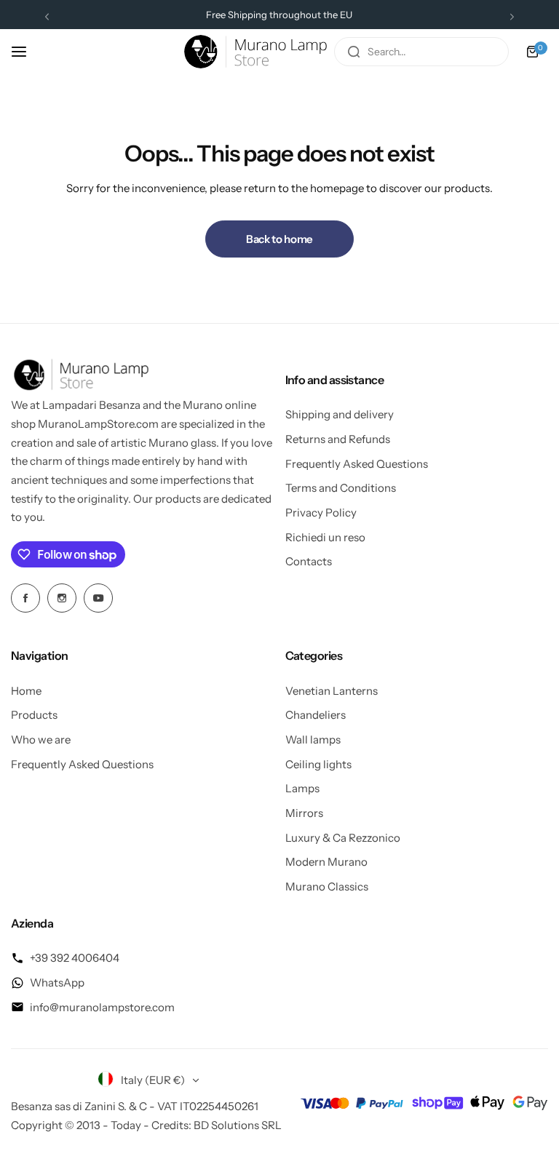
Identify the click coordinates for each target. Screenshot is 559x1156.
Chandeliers (315, 715)
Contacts (308, 561)
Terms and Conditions (340, 488)
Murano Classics (326, 886)
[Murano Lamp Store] (255, 51)
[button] (47, 16)
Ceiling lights (318, 764)
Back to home (279, 239)
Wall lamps (313, 739)
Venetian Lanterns (331, 691)
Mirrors (304, 813)
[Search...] (354, 51)
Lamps (302, 788)
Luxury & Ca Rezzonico (342, 838)
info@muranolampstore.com (102, 1007)
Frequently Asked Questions (356, 464)
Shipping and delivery (339, 414)
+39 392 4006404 (74, 958)
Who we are (41, 739)
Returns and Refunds (337, 439)
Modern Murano (326, 862)
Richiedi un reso (325, 537)
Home (26, 691)
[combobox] (421, 51)
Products (34, 715)
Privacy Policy (321, 512)
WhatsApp (57, 982)
